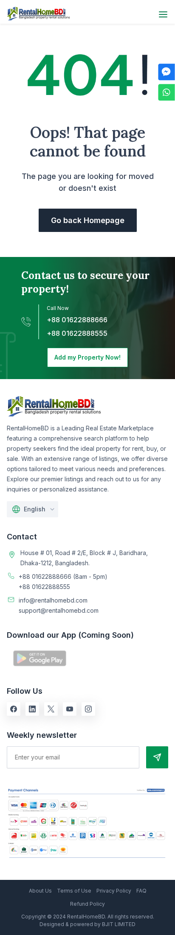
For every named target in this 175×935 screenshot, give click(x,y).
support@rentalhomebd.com (59, 610)
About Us (40, 891)
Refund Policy (87, 904)
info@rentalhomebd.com (53, 600)
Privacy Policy (113, 891)
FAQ (141, 891)
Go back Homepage (87, 220)
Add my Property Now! (87, 357)
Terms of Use (74, 891)
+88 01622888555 (77, 333)
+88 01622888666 (77, 319)
